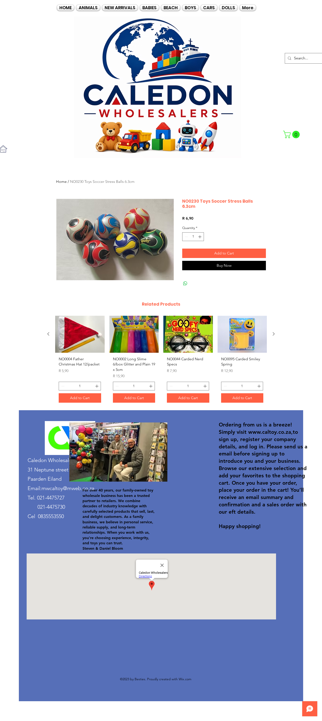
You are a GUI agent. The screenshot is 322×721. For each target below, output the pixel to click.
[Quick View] (80, 334)
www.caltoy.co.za (269, 432)
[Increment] (200, 237)
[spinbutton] (193, 237)
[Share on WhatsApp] (185, 283)
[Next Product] (274, 334)
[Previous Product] (48, 334)
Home (61, 181)
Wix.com (185, 679)
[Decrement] (186, 237)
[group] (161, 360)
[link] (292, 134)
